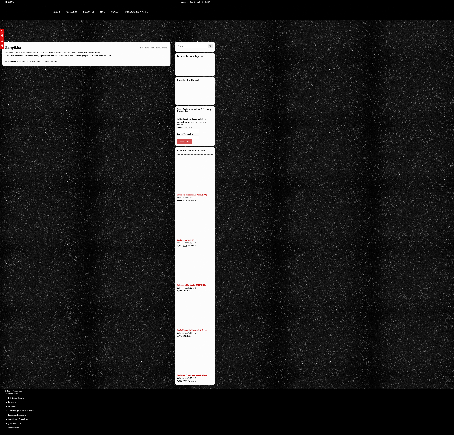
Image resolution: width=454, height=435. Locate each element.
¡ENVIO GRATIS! (14, 423)
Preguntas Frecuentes (17, 415)
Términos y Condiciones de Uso (21, 410)
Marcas (56, 11)
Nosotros (12, 402)
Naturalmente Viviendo (136, 11)
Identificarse (13, 427)
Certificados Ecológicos (18, 419)
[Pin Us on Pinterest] (29, 1)
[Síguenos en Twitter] (23, 1)
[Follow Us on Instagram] (26, 1)
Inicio (141, 48)
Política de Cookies (16, 398)
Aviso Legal (13, 393)
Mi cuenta (9, 2)
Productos (88, 11)
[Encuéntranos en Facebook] (21, 1)
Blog (102, 11)
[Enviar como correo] (18, 1)
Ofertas (115, 11)
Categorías (71, 11)
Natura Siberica (156, 48)
